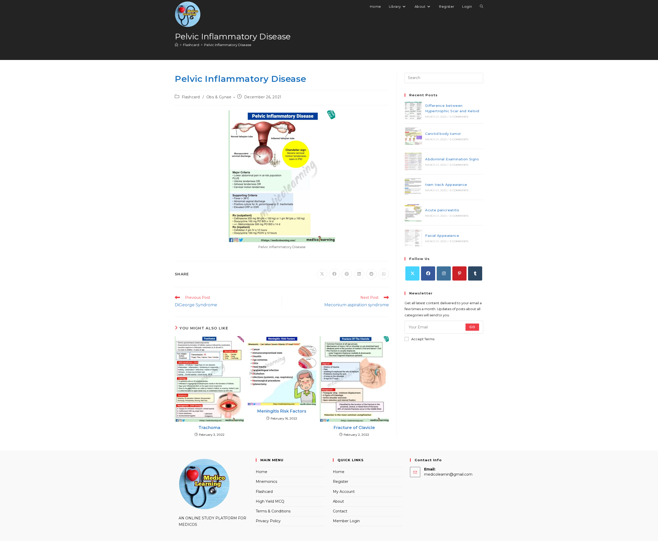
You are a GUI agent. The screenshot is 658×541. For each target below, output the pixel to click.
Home (261, 471)
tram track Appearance (446, 184)
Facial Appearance (442, 235)
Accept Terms (422, 339)
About (338, 501)
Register (340, 481)
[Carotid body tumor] (413, 136)
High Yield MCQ (270, 501)
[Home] (176, 45)
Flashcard (191, 97)
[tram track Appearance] (413, 187)
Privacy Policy (268, 521)
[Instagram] (444, 273)
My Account (344, 491)
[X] (412, 273)
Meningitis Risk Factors (281, 411)
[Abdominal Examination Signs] (413, 161)
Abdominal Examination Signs (452, 159)
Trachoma (209, 427)
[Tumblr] (475, 273)
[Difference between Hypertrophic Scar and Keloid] (413, 110)
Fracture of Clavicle (354, 427)
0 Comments (459, 116)
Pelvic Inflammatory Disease (227, 45)
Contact (340, 511)
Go (472, 327)
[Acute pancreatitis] (413, 212)
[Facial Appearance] (413, 238)
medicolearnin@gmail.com (448, 474)
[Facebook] (428, 273)
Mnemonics (266, 481)
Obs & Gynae (219, 97)
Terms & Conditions (273, 511)
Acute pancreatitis (442, 210)
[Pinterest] (459, 273)
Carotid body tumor (443, 134)
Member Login (346, 521)
